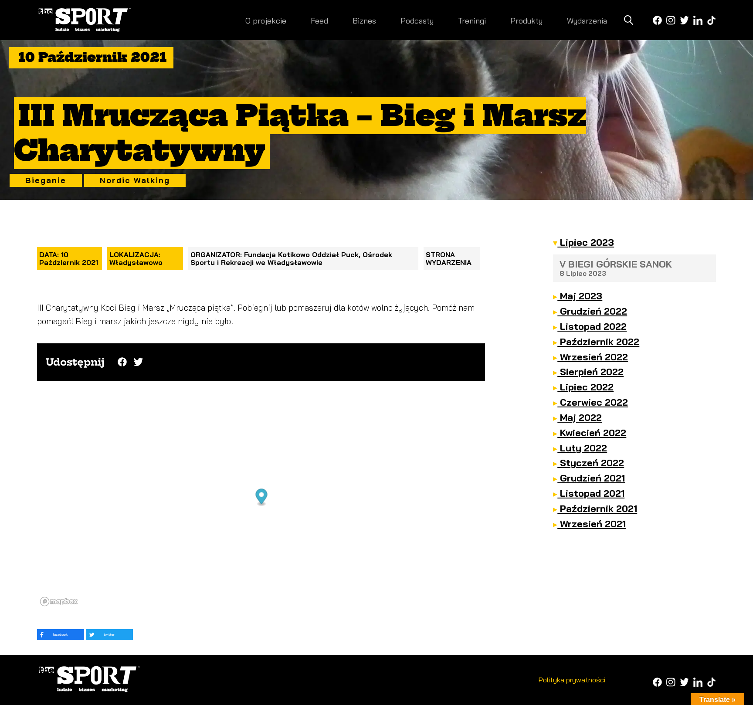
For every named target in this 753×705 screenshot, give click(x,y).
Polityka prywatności (572, 679)
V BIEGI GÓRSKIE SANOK (616, 268)
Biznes (364, 21)
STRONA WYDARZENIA (448, 258)
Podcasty (417, 21)
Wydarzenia (587, 21)
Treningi (472, 21)
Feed (319, 21)
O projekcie (265, 21)
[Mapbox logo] (59, 602)
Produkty (526, 21)
